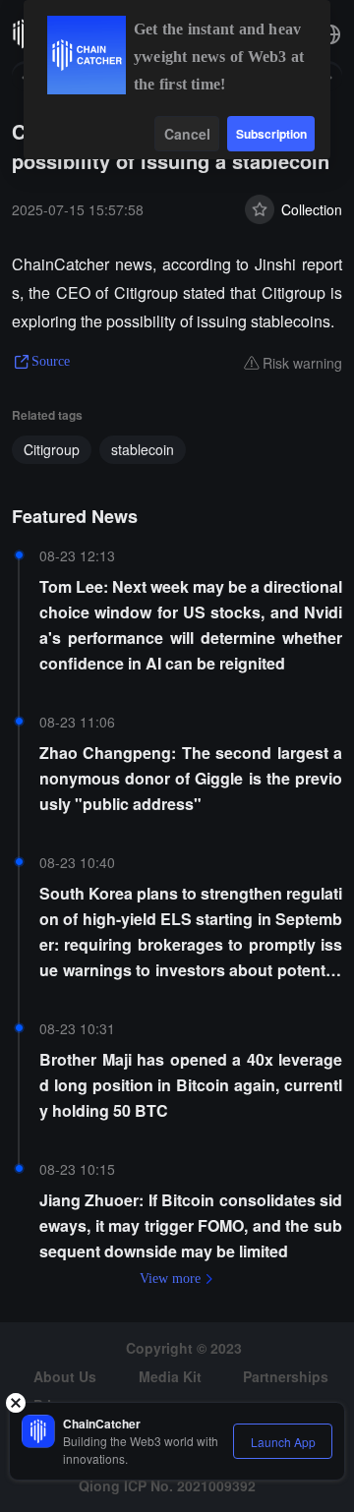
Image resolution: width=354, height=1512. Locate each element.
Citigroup (52, 449)
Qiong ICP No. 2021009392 (167, 1485)
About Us (64, 1376)
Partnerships (285, 1376)
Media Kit (170, 1376)
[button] (330, 34)
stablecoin (142, 449)
